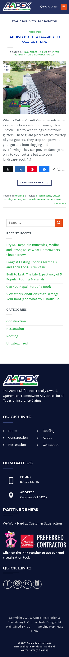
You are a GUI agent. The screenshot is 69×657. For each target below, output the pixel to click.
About (47, 438)
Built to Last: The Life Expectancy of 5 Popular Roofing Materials (34, 277)
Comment (59, 203)
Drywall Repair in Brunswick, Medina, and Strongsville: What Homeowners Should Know (33, 250)
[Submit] (59, 223)
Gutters (16, 199)
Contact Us (51, 445)
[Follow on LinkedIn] (37, 584)
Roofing (34, 32)
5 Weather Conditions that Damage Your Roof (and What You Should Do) (33, 297)
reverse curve (45, 199)
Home (12, 431)
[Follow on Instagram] (17, 584)
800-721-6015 (50, 7)
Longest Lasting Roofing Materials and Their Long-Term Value (31, 265)
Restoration (15, 329)
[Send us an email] (27, 584)
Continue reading (34, 183)
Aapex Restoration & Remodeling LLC (36, 53)
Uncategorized (17, 344)
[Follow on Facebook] (7, 584)
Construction (16, 321)
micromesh (29, 199)
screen (58, 199)
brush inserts (43, 196)
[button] (64, 7)
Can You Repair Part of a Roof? (28, 287)
